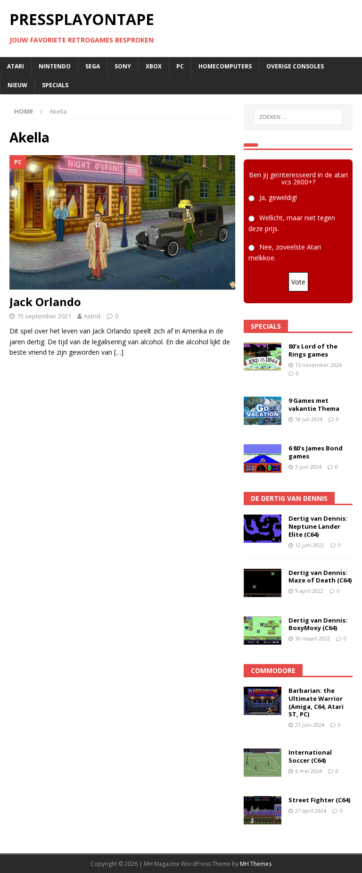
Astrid (92, 316)
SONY (123, 66)
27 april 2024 (310, 810)
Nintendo (55, 66)
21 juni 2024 (309, 724)
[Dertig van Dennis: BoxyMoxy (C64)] (262, 630)
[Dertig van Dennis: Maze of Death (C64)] (262, 583)
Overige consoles (295, 66)
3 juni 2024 (308, 466)
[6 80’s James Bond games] (262, 458)
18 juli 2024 (308, 419)
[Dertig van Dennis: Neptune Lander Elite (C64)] (262, 529)
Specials (55, 85)
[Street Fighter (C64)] (262, 810)
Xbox (154, 66)
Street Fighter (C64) (319, 800)
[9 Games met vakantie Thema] (262, 411)
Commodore (273, 670)
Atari (15, 66)
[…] (118, 352)
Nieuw (17, 85)
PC (180, 66)
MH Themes (256, 864)
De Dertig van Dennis (289, 498)
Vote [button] (298, 281)
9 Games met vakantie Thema (313, 404)
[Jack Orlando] (122, 222)
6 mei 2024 (308, 770)
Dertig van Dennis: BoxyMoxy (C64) (317, 624)
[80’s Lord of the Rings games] (262, 356)
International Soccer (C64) (310, 756)
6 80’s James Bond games (315, 452)
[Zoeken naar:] (298, 117)
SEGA (92, 66)
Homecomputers (225, 66)
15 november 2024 (318, 364)
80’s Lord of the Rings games (312, 350)
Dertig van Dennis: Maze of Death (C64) (320, 576)
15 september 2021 (44, 316)
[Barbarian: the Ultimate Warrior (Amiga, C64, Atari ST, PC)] (262, 701)
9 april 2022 (309, 590)
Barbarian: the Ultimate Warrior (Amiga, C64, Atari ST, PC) (316, 702)
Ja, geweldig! (278, 197)
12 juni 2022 (309, 545)
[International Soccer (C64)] (262, 762)
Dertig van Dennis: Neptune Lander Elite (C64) (317, 526)
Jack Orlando (45, 301)
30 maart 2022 (312, 638)
